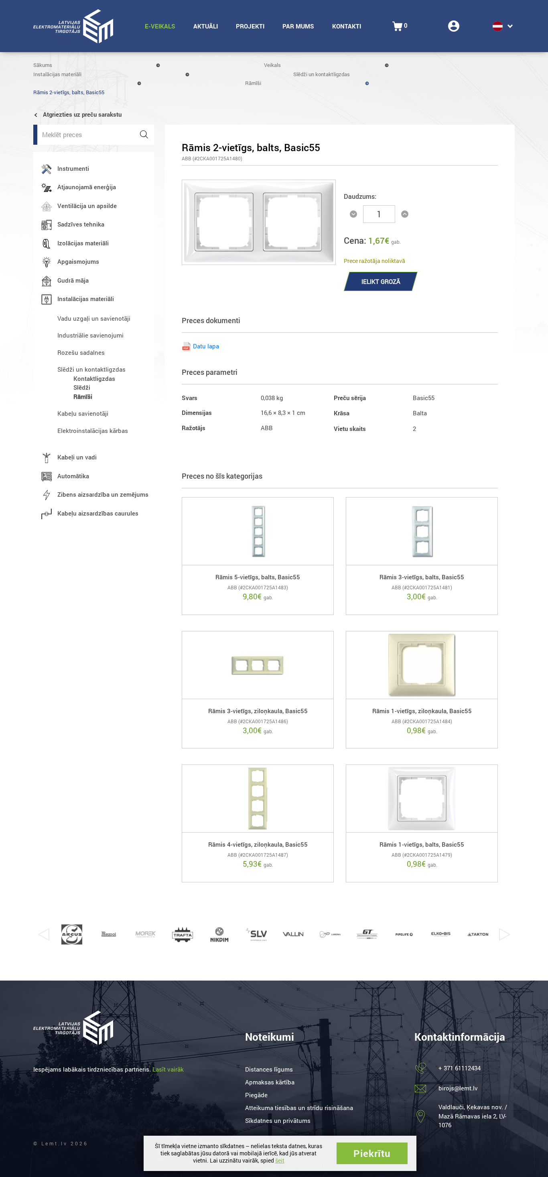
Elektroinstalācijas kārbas (92, 431)
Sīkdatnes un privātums (278, 1120)
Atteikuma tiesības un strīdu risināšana (299, 1108)
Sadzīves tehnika (80, 224)
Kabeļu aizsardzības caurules (97, 513)
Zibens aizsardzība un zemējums (102, 494)
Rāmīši (253, 83)
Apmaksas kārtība (269, 1082)
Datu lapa (206, 346)
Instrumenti (73, 168)
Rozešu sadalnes (81, 352)
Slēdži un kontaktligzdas (321, 74)
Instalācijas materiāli (57, 74)
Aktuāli (205, 26)
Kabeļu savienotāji (82, 413)
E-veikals (160, 26)
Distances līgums (269, 1069)
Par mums (298, 26)
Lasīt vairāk (168, 1069)
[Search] (144, 135)
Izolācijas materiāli (83, 243)
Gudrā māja (73, 280)
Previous (43, 934)
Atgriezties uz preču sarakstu (81, 114)
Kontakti (346, 26)
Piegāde (256, 1095)
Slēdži (81, 387)
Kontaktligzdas (94, 378)
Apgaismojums (78, 261)
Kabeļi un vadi (77, 457)
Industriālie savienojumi (90, 335)
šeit (279, 1160)
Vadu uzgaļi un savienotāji (93, 318)
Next (505, 934)
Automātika (73, 476)
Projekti (250, 26)
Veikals (272, 65)
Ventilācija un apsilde (87, 206)
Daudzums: (360, 196)
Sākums (42, 65)
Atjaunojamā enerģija (86, 187)
